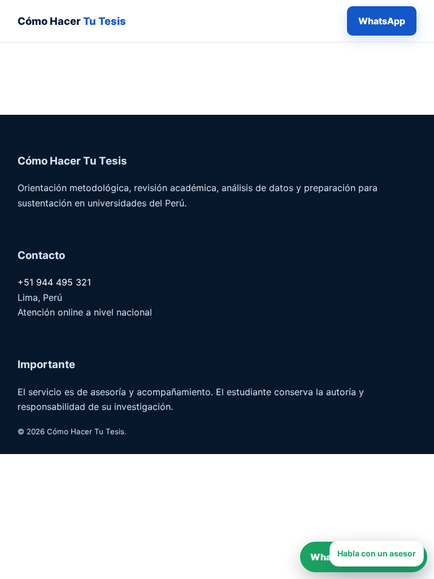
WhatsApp (381, 21)
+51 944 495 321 (54, 282)
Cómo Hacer (72, 21)
